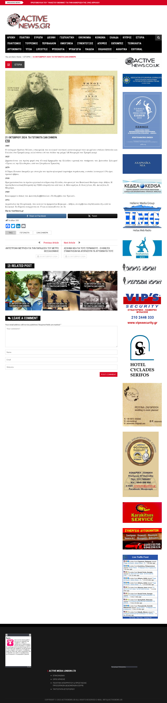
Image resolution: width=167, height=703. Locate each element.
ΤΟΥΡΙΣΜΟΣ (31, 43)
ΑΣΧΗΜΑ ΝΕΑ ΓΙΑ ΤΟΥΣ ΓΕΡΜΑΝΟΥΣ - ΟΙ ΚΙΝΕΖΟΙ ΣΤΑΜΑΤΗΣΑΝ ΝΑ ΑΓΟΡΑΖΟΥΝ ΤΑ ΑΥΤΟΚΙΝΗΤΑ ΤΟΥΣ (88, 249)
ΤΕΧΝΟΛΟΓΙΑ (134, 43)
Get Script (132, 617)
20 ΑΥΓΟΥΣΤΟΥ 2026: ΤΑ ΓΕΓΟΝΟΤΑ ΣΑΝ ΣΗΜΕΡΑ (57, 285)
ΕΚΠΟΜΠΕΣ (117, 43)
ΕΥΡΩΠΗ (38, 37)
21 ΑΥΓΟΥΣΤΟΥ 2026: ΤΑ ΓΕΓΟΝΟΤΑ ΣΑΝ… (139, 588)
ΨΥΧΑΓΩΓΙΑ (75, 49)
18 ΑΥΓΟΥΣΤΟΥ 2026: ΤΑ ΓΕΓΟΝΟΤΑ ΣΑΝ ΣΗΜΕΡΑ (57, 305)
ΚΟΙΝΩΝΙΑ (100, 37)
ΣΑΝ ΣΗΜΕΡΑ (42, 233)
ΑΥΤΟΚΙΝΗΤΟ (14, 49)
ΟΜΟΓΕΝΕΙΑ (66, 43)
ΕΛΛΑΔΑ (114, 37)
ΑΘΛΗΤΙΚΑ (121, 49)
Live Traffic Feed (140, 557)
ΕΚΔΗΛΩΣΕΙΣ (105, 49)
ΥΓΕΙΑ (29, 49)
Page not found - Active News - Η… (135, 563)
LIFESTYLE (42, 49)
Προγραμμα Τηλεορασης (118, 667)
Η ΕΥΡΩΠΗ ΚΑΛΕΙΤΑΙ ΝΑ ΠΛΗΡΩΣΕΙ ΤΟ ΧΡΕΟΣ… (139, 612)
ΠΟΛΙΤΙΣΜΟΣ (14, 43)
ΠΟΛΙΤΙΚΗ (24, 37)
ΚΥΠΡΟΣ (127, 37)
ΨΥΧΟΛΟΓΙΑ (58, 49)
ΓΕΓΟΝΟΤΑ (24, 233)
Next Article (69, 242)
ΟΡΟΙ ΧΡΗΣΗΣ (59, 679)
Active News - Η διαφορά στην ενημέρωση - (143, 567)
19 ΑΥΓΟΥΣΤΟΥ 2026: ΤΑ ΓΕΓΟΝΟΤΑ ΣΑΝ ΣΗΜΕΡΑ (94, 285)
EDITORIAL (136, 49)
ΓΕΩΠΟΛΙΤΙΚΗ (67, 37)
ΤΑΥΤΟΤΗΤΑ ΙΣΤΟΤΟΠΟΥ (64, 689)
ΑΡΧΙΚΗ (11, 37)
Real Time (140, 617)
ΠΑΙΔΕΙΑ (89, 49)
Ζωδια (29, 667)
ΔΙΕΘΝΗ (51, 37)
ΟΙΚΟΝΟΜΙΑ (84, 37)
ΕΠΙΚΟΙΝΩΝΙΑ (59, 675)
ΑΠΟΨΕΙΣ (102, 43)
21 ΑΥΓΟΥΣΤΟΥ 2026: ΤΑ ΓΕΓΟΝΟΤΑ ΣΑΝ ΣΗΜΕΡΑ (19, 304)
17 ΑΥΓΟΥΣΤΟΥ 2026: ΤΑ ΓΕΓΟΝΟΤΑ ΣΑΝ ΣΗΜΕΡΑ (94, 305)
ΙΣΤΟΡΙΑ (140, 37)
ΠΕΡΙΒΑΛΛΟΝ (49, 43)
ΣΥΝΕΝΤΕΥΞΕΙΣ (85, 43)
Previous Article (51, 242)
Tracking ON (147, 617)
